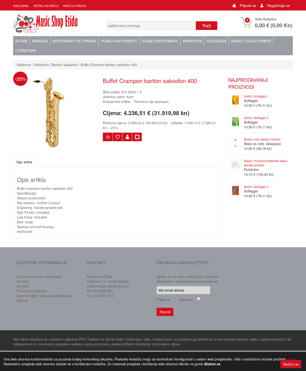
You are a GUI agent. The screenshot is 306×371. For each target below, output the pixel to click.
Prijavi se (163, 299)
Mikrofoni (192, 41)
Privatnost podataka (32, 290)
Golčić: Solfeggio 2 (256, 118)
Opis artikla (24, 162)
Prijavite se (248, 5)
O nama (23, 281)
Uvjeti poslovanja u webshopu (39, 276)
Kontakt (22, 286)
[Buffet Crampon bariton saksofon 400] (49, 111)
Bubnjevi (40, 41)
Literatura (25, 50)
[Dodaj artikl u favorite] (117, 137)
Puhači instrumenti (119, 41)
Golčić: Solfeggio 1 (256, 96)
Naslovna (21, 6)
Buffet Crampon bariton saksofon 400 (109, 64)
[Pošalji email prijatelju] (127, 137)
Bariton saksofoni (65, 64)
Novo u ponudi (74, 6)
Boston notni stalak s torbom (262, 139)
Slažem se (291, 364)
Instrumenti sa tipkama (74, 41)
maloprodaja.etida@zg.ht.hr (108, 286)
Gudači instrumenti (160, 41)
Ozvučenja (217, 41)
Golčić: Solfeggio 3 (256, 187)
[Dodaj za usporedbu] (137, 137)
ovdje (290, 359)
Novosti (22, 300)
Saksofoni (41, 64)
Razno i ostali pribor (251, 41)
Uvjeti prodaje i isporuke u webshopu (44, 295)
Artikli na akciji (45, 6)
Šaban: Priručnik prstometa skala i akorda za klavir (266, 163)
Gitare (21, 41)
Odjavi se (185, 299)
